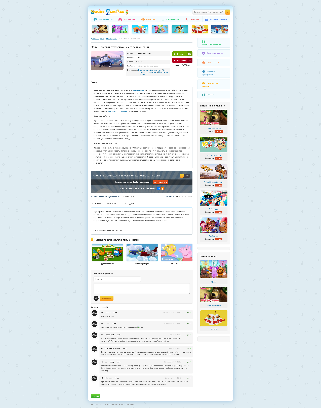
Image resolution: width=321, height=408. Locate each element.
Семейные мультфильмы (208, 73)
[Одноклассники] (162, 188)
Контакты (95, 396)
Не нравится (184, 60)
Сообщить (162, 182)
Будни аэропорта (142, 264)
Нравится (184, 54)
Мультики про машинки (210, 84)
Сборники (210, 94)
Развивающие (152, 72)
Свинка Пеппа (177, 264)
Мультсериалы (143, 70)
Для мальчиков (156, 70)
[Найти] (227, 12)
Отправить (106, 298)
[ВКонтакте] (158, 188)
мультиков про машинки (118, 111)
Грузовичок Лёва (107, 264)
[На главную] (110, 12)
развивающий (138, 90)
